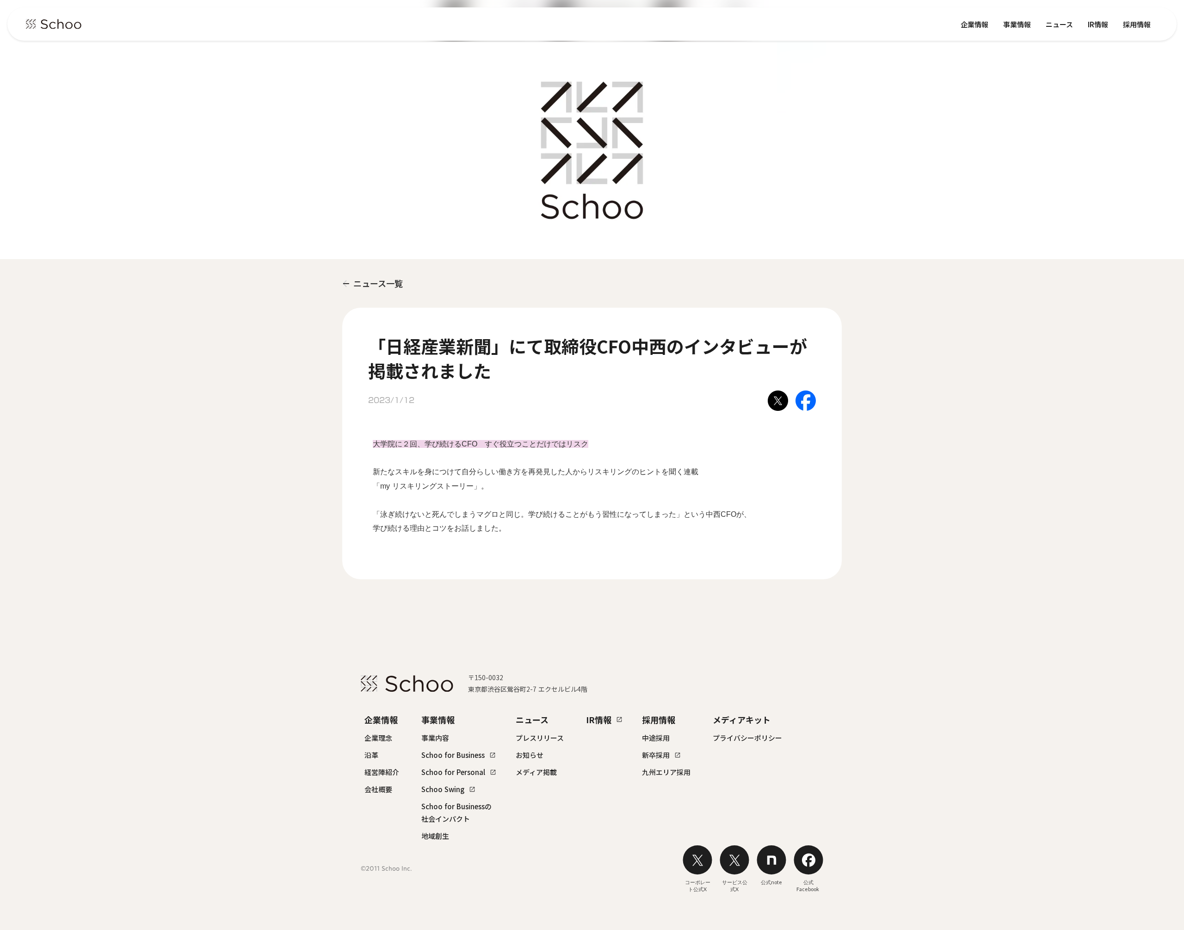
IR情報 (1098, 24)
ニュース (1059, 24)
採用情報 (1137, 24)
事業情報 (1017, 24)
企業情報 (974, 24)
